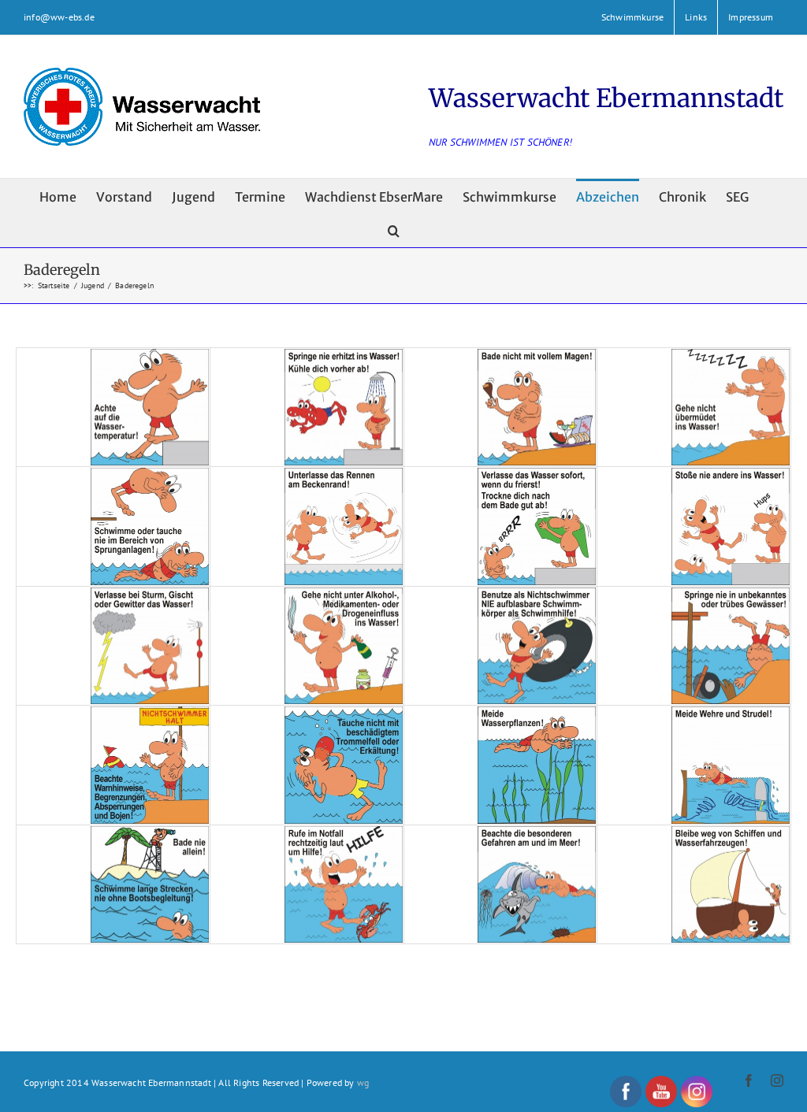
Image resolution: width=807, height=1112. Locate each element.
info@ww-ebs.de (59, 17)
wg (363, 1082)
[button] (394, 229)
